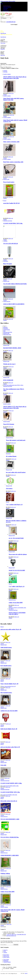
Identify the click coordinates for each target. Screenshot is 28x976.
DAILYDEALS (6, 5)
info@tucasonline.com (11, 935)
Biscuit (4, 200)
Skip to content (12, 1)
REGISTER (6, 10)
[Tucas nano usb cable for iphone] (13, 550)
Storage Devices (6, 301)
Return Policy (6, 954)
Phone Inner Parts (7, 334)
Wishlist (5, 94)
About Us (5, 950)
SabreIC (26, 973)
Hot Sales (5, 71)
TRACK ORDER (7, 7)
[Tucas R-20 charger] (7, 420)
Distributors (5, 960)
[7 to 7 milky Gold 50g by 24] (13, 582)
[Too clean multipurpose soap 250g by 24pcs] (13, 385)
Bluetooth (5, 327)
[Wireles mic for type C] (7, 360)
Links (2, 3)
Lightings (5, 241)
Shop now (3, 55)
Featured (5, 70)
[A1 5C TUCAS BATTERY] (13, 534)
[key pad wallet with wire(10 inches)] (10, 468)
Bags (4, 330)
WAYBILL (5, 8)
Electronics (5, 261)
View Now (3, 43)
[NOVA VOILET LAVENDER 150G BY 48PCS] (18, 608)
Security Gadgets (7, 74)
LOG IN (5, 9)
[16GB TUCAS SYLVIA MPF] (13, 566)
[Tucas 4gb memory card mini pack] (10, 436)
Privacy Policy (6, 957)
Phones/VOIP (6, 179)
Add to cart (11, 93)
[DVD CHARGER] (7, 376)
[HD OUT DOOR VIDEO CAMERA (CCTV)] (10, 516)
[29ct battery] (10, 484)
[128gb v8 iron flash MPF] (13, 598)
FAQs (4, 951)
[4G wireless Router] (10, 452)
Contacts (5, 952)
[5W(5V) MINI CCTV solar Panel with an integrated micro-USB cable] (7, 402)
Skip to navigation (4, 1)
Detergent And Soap (7, 220)
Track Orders (6, 959)
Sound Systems (6, 329)
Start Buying (3, 33)
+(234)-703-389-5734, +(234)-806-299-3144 (16, 934)
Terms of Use (6, 956)
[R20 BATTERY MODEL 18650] (7, 344)
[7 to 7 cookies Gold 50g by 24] (10, 500)
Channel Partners (7, 962)
